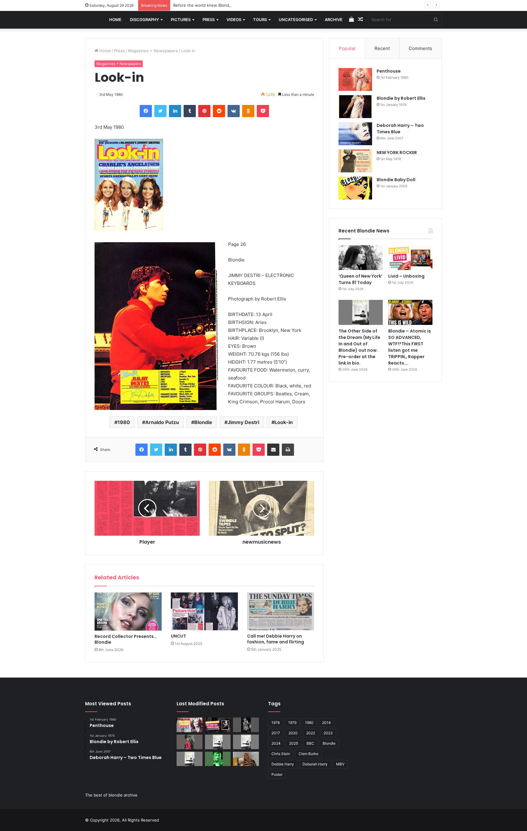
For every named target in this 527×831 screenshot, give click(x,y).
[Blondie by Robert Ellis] (355, 106)
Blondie (203, 422)
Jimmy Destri (243, 422)
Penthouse (389, 71)
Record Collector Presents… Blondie (126, 639)
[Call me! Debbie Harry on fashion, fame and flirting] (280, 611)
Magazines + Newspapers (153, 50)
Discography (144, 19)
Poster (276, 774)
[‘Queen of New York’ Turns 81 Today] (361, 257)
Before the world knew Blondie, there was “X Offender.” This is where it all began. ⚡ (254, 5)
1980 (123, 422)
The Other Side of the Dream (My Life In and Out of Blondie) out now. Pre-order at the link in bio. (359, 347)
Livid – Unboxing (406, 276)
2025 (293, 743)
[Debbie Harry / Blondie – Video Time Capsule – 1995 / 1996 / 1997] (190, 725)
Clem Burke (308, 753)
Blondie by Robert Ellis (401, 98)
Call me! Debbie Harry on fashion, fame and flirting (275, 639)
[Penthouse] (355, 79)
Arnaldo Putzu (162, 422)
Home (115, 19)
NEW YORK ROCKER (397, 152)
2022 (310, 733)
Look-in (283, 422)
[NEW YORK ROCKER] (355, 160)
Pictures (181, 19)
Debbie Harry (282, 764)
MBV (340, 764)
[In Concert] (218, 725)
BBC (310, 743)
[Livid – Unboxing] (410, 257)
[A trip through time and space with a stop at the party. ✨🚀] (246, 725)
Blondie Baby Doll (396, 180)
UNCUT (178, 636)
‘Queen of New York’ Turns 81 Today (360, 279)
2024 (276, 743)
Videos (234, 19)
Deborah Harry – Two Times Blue (400, 128)
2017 (275, 733)
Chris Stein (280, 753)
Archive (333, 19)
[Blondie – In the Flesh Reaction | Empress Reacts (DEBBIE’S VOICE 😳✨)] (246, 759)
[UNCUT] (204, 611)
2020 (293, 733)
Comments (420, 48)
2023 (328, 733)
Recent (382, 48)
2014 (326, 722)
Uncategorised (296, 19)
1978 (275, 722)
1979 (292, 722)
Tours (260, 19)
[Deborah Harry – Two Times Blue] (355, 133)
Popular (347, 48)
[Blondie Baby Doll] (355, 188)
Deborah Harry (315, 764)
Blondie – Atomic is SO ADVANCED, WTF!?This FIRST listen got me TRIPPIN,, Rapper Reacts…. (409, 347)
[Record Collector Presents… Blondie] (128, 611)
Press (209, 19)
